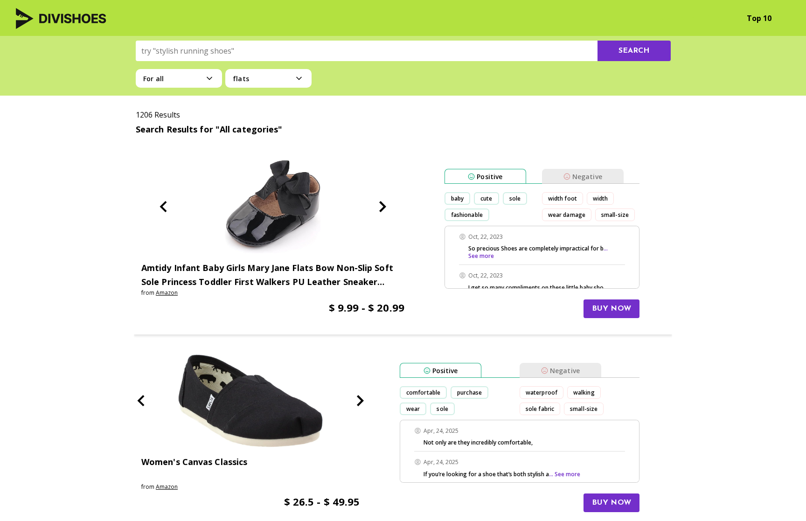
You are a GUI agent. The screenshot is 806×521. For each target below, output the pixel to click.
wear (413, 409)
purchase (469, 392)
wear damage (566, 215)
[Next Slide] (382, 207)
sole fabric (540, 409)
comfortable (423, 392)
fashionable (467, 215)
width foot (562, 198)
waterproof (541, 392)
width (600, 198)
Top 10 (759, 18)
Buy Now (611, 309)
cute (486, 198)
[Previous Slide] (163, 207)
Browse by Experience (687, 18)
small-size (615, 215)
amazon (167, 293)
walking (584, 392)
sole (515, 198)
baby (457, 198)
